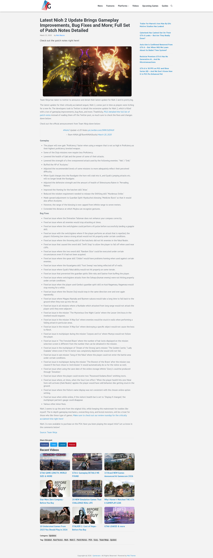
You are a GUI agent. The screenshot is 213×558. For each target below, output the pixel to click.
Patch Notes (82, 540)
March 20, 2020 (104, 134)
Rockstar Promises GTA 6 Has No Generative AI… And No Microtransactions (154, 59)
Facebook (44, 445)
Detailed (48, 540)
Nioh (66, 540)
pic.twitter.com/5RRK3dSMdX (101, 130)
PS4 (90, 540)
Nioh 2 (72, 540)
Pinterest (72, 445)
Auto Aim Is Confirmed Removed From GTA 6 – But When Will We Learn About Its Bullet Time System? (156, 47)
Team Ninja (103, 540)
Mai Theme (131, 555)
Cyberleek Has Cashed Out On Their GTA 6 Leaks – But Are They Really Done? (155, 35)
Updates (52, 535)
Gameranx (97, 555)
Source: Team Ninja (48, 432)
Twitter (53, 445)
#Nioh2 (66, 130)
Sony (96, 540)
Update (113, 540)
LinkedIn (62, 445)
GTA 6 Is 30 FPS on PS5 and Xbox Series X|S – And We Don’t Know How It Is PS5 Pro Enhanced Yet (156, 71)
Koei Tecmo (58, 540)
